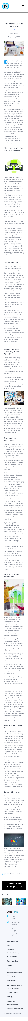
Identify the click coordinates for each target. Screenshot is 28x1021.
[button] (3, 901)
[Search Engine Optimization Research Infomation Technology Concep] (14, 42)
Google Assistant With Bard (21, 902)
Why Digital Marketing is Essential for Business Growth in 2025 (7, 902)
